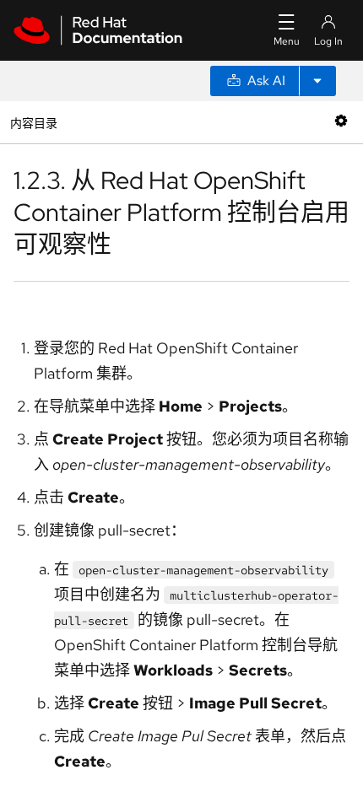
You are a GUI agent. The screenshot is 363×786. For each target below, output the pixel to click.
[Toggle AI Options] (317, 81)
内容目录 (33, 122)
